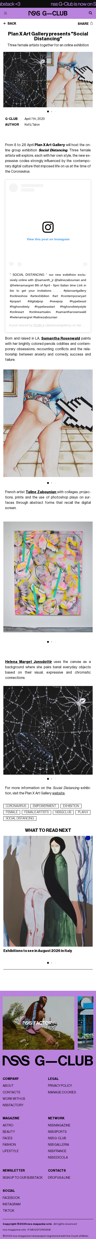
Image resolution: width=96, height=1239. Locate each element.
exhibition (71, 806)
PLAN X (38, 325)
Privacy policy (60, 1085)
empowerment (44, 806)
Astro (8, 1125)
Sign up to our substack (23, 1177)
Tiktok (8, 1210)
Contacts (11, 1092)
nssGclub (63, 812)
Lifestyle (11, 1151)
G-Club (11, 119)
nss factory (13, 1105)
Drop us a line (59, 1177)
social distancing (20, 818)
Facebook (11, 1198)
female (12, 812)
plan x (83, 812)
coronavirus (16, 806)
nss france (57, 1151)
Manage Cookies (62, 1092)
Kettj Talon (32, 124)
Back (11, 23)
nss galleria (58, 1144)
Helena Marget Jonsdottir (28, 662)
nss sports (57, 1131)
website (58, 793)
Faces (7, 1138)
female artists (36, 812)
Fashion (9, 1144)
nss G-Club (57, 1138)
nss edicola (58, 1157)
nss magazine (59, 1125)
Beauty (9, 1131)
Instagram (12, 1204)
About (8, 1085)
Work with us (14, 1098)
